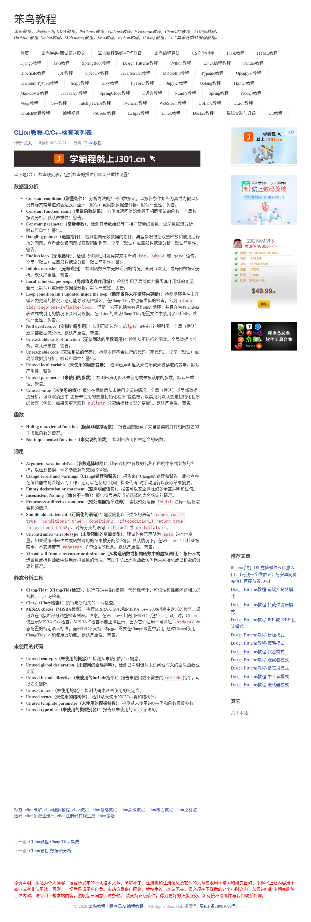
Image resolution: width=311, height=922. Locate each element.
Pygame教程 (213, 73)
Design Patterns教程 (140, 63)
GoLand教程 (210, 103)
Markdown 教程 (34, 93)
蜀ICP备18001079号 (218, 906)
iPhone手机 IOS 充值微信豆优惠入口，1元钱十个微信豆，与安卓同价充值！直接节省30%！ (264, 574)
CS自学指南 (203, 53)
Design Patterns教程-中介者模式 (260, 676)
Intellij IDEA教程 (95, 103)
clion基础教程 (104, 809)
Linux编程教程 (217, 63)
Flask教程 (235, 53)
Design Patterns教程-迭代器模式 (260, 684)
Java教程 (62, 63)
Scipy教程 (80, 83)
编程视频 (71, 113)
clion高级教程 (132, 809)
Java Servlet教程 (135, 73)
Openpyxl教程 (248, 73)
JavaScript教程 (74, 93)
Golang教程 (210, 83)
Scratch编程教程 (35, 113)
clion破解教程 (57, 809)
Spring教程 (219, 93)
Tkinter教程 (244, 83)
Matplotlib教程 (176, 73)
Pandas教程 (253, 63)
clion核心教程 (160, 809)
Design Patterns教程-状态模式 (258, 651)
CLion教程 (243, 103)
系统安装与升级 (241, 113)
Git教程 (275, 113)
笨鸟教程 (35, 19)
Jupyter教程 (176, 83)
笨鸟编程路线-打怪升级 (120, 53)
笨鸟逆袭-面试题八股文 (63, 53)
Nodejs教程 (251, 93)
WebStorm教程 (172, 103)
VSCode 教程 (104, 113)
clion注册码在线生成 (76, 816)
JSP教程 (65, 73)
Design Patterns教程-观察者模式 (260, 660)
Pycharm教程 (135, 103)
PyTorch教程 (142, 83)
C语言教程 (152, 93)
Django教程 (30, 63)
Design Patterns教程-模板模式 (258, 635)
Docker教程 (203, 113)
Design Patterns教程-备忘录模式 (260, 668)
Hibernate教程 (33, 73)
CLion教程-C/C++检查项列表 (53, 132)
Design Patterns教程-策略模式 (258, 643)
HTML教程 (267, 53)
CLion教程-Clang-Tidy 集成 (54, 841)
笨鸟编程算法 (167, 53)
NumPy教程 (185, 93)
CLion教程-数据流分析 (50, 850)
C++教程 (59, 103)
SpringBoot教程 (96, 63)
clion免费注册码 (40, 816)
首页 (24, 53)
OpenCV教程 (97, 73)
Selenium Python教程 (39, 83)
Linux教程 (171, 113)
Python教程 (180, 63)
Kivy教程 (109, 83)
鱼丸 (28, 142)
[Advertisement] (107, 759)
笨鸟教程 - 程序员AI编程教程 (116, 906)
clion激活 (106, 816)
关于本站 (239, 713)
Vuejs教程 (29, 103)
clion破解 (33, 809)
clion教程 (80, 809)
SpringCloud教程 (115, 93)
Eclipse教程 (138, 113)
